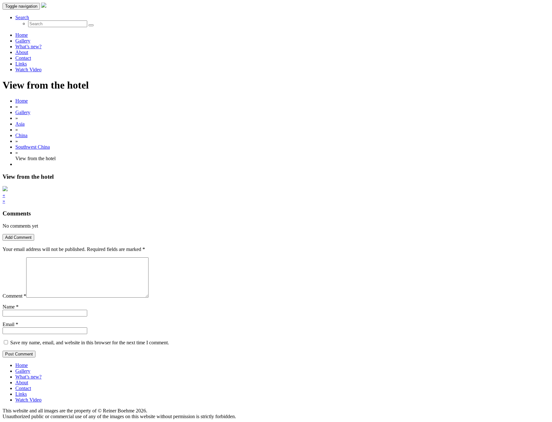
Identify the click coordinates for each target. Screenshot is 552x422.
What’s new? (28, 46)
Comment (14, 296)
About (21, 52)
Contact (23, 58)
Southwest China (32, 147)
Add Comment (18, 237)
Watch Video (28, 69)
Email (8, 324)
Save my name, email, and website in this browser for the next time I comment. (89, 342)
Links (21, 63)
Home (21, 35)
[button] (22, 17)
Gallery (22, 40)
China (21, 135)
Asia (20, 124)
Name (9, 306)
